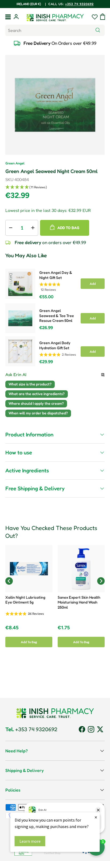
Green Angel (15, 163)
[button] (102, 16)
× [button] (96, 817)
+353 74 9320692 (79, 4)
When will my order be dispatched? (38, 413)
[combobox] (55, 30)
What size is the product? (30, 384)
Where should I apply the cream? (36, 403)
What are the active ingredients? (37, 393)
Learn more (30, 841)
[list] (55, 105)
